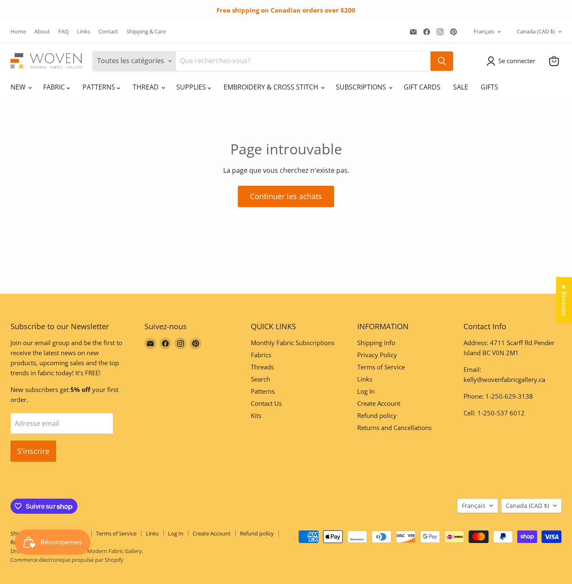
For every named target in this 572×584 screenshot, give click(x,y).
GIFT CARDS (422, 87)
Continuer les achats (286, 196)
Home (18, 31)
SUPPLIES (192, 87)
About (42, 31)
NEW (18, 87)
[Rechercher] (441, 61)
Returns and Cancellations (394, 427)
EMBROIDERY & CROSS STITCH (272, 87)
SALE (460, 87)
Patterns (263, 391)
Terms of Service (381, 367)
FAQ (63, 31)
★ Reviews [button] (564, 300)
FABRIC (55, 87)
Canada (536, 31)
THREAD (146, 87)
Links (83, 31)
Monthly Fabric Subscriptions (293, 342)
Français (484, 31)
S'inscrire (33, 451)
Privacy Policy (377, 355)
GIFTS (489, 87)
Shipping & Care (146, 31)
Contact (108, 31)
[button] (513, 61)
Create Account (378, 403)
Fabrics (261, 355)
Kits (256, 415)
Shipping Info (376, 342)
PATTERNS (99, 87)
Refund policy (377, 415)
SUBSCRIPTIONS (362, 87)
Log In (366, 391)
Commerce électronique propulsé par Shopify (67, 560)
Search (260, 379)
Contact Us (266, 403)
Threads (262, 367)
